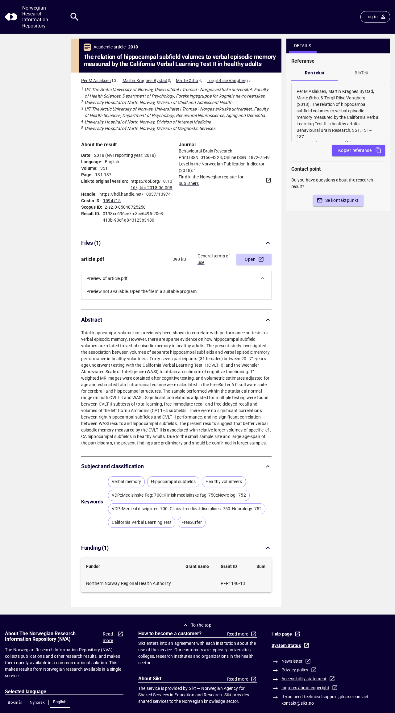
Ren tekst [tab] (315, 72)
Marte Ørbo (187, 80)
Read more (108, 637)
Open (250, 259)
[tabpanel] (338, 112)
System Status (286, 645)
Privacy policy (294, 669)
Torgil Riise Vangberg (227, 80)
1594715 (112, 200)
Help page (282, 634)
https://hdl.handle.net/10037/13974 (135, 194)
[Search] (74, 17)
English (60, 701)
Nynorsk (37, 702)
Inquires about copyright (305, 687)
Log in (371, 16)
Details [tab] (302, 45)
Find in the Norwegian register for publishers (211, 180)
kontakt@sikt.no (297, 703)
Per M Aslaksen (96, 80)
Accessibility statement (303, 678)
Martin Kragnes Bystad (145, 80)
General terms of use (214, 259)
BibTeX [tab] (361, 72)
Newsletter (291, 661)
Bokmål (15, 702)
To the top (201, 625)
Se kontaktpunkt (342, 200)
